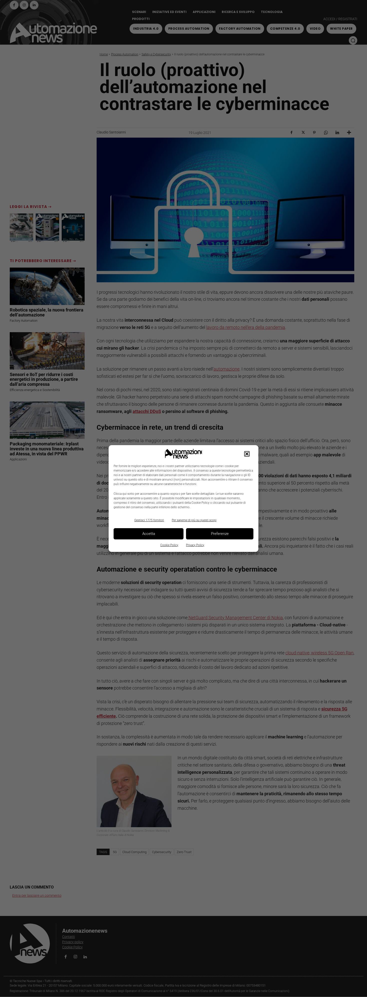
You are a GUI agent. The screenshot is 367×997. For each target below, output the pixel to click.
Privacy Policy (195, 545)
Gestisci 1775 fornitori (149, 520)
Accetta (148, 533)
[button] (246, 453)
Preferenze (220, 533)
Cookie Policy (169, 545)
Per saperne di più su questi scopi (194, 520)
